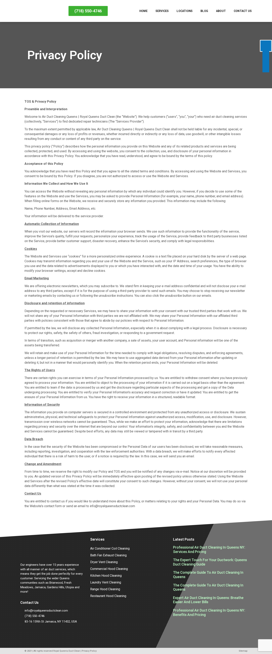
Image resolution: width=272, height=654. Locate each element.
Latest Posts (183, 539)
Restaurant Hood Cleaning (108, 596)
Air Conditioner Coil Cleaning (110, 548)
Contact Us (243, 11)
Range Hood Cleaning (105, 589)
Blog (204, 11)
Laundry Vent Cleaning (105, 582)
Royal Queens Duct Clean (66, 651)
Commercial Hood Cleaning (109, 569)
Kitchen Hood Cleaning (106, 575)
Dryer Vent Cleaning (104, 562)
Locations (185, 11)
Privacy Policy (89, 651)
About (221, 11)
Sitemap (243, 651)
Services (162, 11)
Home (143, 11)
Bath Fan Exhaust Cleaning (108, 555)
